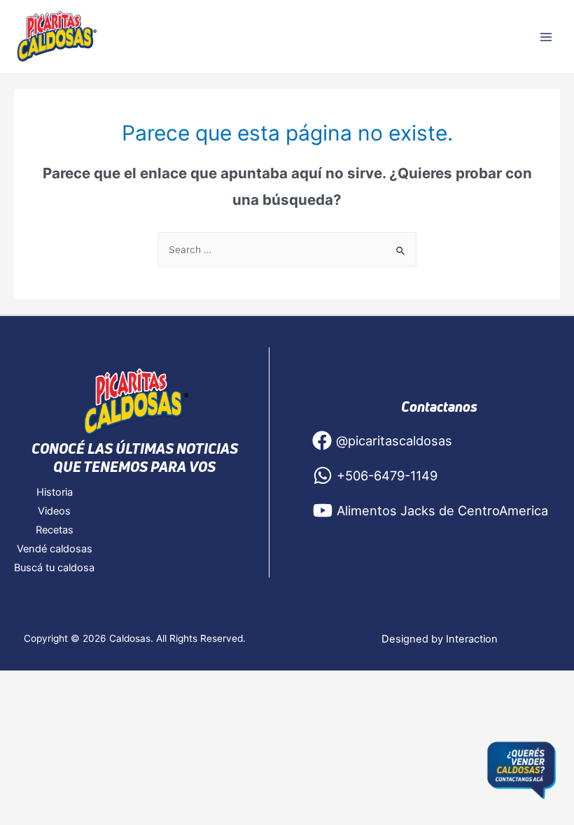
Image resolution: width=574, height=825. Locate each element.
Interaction (472, 639)
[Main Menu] (546, 36)
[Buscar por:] (287, 249)
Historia (54, 492)
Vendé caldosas (54, 549)
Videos (54, 511)
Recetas (55, 530)
